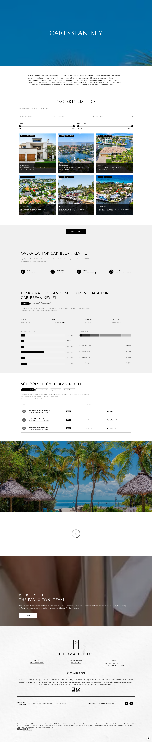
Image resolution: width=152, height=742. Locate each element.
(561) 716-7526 (76, 663)
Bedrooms (99, 116)
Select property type (25, 116)
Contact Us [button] (27, 615)
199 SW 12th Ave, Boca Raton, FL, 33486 (39, 420)
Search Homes (76, 231)
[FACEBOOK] (126, 703)
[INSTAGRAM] (131, 703)
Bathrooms (61, 116)
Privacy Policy (108, 703)
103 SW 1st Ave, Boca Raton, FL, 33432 (38, 429)
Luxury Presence (59, 703)
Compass (83, 679)
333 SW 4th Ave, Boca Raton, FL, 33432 (38, 412)
